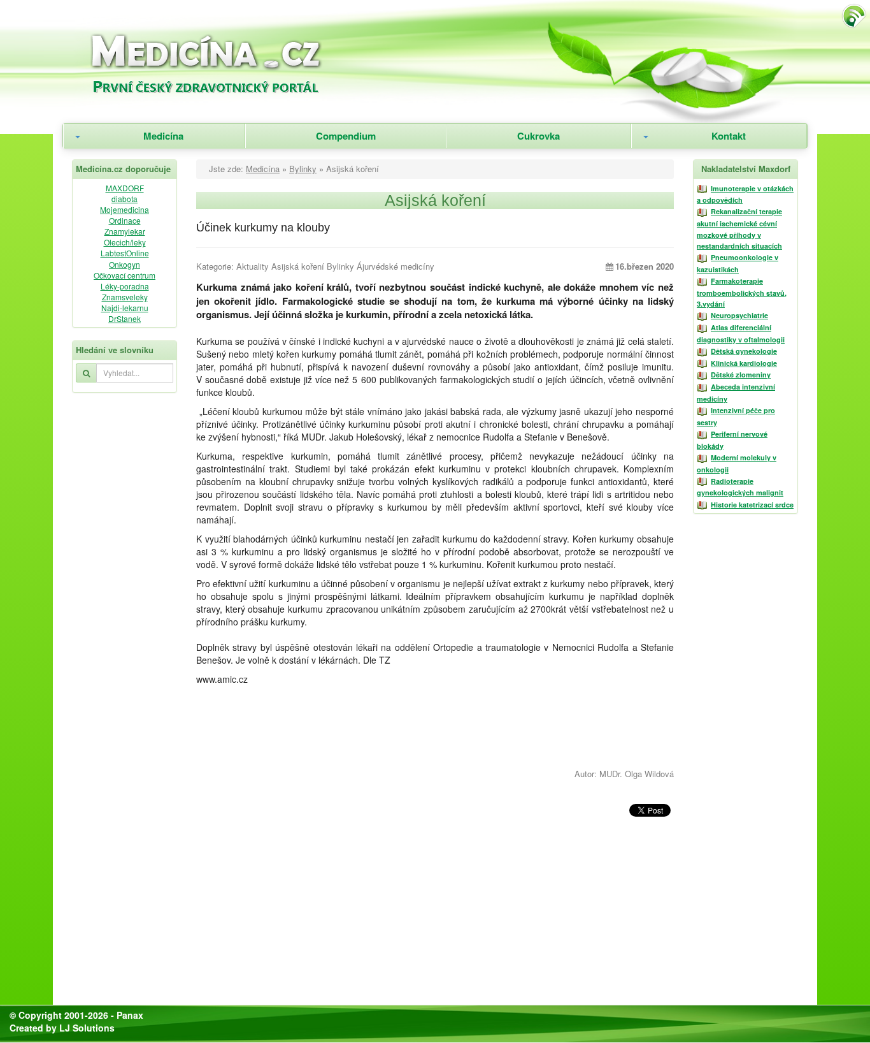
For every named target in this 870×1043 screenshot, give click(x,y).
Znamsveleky (125, 296)
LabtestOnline (125, 252)
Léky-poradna (125, 286)
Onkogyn (124, 264)
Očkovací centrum (124, 275)
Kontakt (728, 136)
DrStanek (124, 318)
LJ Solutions (87, 1027)
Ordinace (125, 220)
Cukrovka (538, 136)
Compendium (346, 136)
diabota (124, 198)
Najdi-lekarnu (124, 307)
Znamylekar (124, 231)
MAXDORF (125, 187)
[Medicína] (238, 60)
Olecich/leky (125, 242)
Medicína (163, 136)
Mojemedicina (124, 209)
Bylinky (303, 169)
